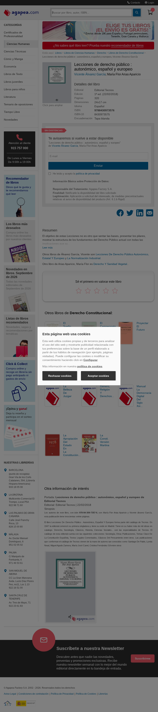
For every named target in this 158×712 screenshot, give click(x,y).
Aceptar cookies (98, 375)
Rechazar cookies (59, 375)
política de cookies (89, 366)
